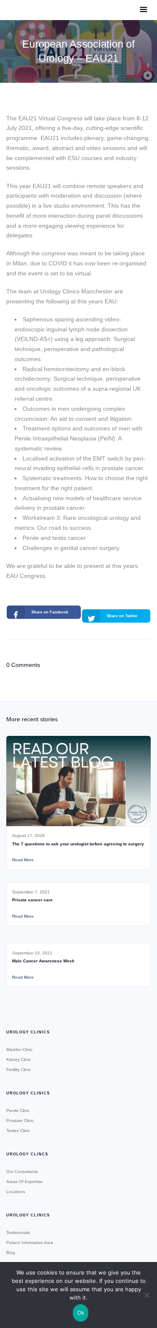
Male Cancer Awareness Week (43, 961)
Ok (81, 1312)
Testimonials (18, 1232)
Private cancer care (32, 900)
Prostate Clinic (20, 1120)
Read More (23, 859)
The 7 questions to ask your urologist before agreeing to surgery (78, 844)
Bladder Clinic (19, 1049)
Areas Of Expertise (24, 1181)
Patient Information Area (29, 1242)
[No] (146, 1295)
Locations (15, 1191)
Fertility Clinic (18, 1069)
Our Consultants (22, 1171)
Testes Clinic (18, 1130)
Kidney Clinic (18, 1059)
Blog (10, 1252)
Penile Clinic (18, 1110)
